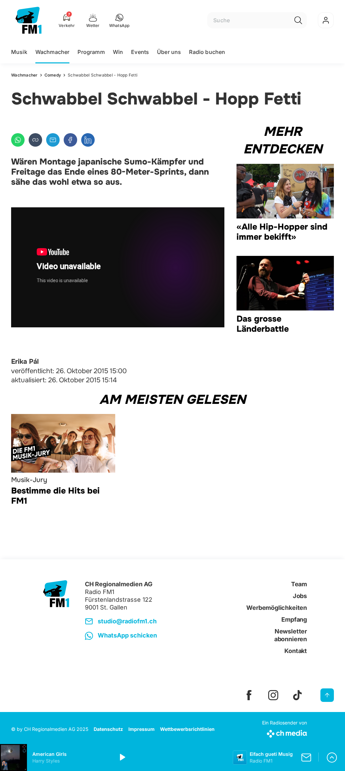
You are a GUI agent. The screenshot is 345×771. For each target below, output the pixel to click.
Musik (19, 52)
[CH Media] (284, 732)
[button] (119, 20)
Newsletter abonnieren (290, 635)
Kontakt (295, 650)
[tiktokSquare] (297, 695)
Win (118, 52)
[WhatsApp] (18, 140)
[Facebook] (70, 140)
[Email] (53, 140)
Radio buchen (207, 52)
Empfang (294, 619)
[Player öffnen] (332, 757)
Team (299, 584)
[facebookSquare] (249, 695)
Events (140, 52)
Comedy (52, 75)
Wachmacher (52, 52)
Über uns (169, 52)
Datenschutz (108, 729)
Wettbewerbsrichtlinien (187, 729)
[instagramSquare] (273, 695)
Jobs (300, 595)
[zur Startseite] (28, 20)
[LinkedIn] (88, 140)
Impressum (141, 729)
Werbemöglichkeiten (276, 607)
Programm (90, 52)
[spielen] (122, 757)
